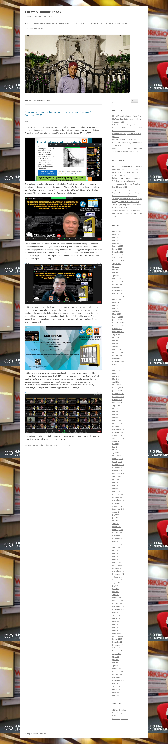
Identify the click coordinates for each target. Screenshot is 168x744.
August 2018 (116, 512)
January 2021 (117, 426)
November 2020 (118, 432)
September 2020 (118, 438)
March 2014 (116, 668)
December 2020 (118, 429)
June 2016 (115, 589)
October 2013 (117, 683)
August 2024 (116, 299)
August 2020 (116, 441)
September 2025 (118, 261)
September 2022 (118, 367)
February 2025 (117, 281)
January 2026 (117, 249)
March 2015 (116, 633)
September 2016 (118, 580)
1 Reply (27, 121)
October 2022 (117, 364)
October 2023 (117, 329)
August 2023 (116, 335)
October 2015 (117, 612)
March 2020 (116, 456)
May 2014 (115, 663)
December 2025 (118, 252)
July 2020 (115, 444)
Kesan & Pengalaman (120, 713)
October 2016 (117, 577)
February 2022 (117, 388)
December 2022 (118, 358)
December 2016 (118, 571)
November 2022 (118, 361)
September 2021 (118, 402)
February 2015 (117, 636)
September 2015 (118, 615)
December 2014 (118, 642)
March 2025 (116, 278)
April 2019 (115, 488)
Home (27, 23)
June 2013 (115, 695)
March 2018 (116, 527)
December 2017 (118, 535)
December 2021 (118, 394)
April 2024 (115, 311)
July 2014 (115, 657)
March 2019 (116, 491)
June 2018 (115, 518)
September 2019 (118, 473)
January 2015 (117, 639)
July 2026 (115, 234)
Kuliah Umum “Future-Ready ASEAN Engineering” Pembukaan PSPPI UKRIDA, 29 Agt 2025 (126, 205)
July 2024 (115, 302)
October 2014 (117, 648)
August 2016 (116, 583)
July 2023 (115, 337)
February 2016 (117, 600)
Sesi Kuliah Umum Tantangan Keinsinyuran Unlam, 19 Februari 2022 (59, 113)
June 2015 (115, 624)
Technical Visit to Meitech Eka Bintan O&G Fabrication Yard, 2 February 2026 (127, 213)
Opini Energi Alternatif (120, 719)
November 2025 (118, 255)
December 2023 (118, 323)
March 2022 (116, 385)
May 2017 (115, 556)
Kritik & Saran (117, 716)
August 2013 (116, 689)
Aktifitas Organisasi (50, 445)
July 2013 (115, 692)
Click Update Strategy (120, 166)
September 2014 (118, 651)
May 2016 (115, 592)
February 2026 (117, 246)
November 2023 (118, 326)
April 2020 (115, 453)
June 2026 (115, 237)
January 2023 (117, 355)
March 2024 (116, 314)
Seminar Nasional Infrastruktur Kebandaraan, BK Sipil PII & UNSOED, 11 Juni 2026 (126, 134)
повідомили (116, 190)
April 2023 (115, 346)
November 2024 (118, 290)
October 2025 (117, 258)
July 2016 (115, 586)
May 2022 (115, 379)
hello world (116, 178)
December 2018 (118, 500)
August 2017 (116, 547)
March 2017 (116, 562)
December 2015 (118, 606)
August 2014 (116, 654)
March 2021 (116, 420)
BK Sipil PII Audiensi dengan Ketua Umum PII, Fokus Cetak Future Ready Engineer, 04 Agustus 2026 (127, 119)
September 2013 (118, 686)
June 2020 (115, 447)
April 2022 (115, 382)
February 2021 (117, 423)
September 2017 (118, 544)
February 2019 (117, 494)
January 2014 (117, 674)
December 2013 (118, 677)
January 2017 (117, 568)
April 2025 (115, 275)
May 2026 (115, 240)
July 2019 (115, 479)
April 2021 (115, 417)
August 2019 (116, 476)
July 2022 (115, 373)
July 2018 (115, 515)
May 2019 (115, 485)
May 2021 (115, 414)
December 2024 (118, 287)
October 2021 (117, 400)
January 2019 (117, 497)
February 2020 (117, 459)
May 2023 (115, 343)
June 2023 (115, 340)
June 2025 (115, 270)
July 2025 (115, 267)
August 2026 (116, 231)
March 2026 (116, 243)
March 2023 (116, 349)
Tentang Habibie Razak (34, 29)
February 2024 (117, 317)
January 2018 (117, 532)
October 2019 (117, 470)
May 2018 (115, 521)
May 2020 (115, 450)
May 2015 (115, 627)
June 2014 (115, 660)
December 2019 (118, 465)
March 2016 (116, 598)
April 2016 (115, 595)
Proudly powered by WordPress (35, 734)
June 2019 (115, 482)
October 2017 (117, 541)
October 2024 (117, 293)
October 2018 (117, 506)
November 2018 (118, 503)
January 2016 (117, 603)
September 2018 (118, 509)
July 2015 (115, 621)
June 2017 (115, 553)
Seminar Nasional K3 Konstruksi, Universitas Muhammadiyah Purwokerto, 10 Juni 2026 (127, 143)
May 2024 (115, 308)
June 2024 (115, 305)
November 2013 (118, 680)
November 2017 (118, 538)
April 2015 (115, 630)
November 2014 (118, 645)
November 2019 (118, 467)
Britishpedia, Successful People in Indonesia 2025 (108, 23)
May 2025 (115, 272)
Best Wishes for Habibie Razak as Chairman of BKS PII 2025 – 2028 (59, 23)
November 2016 (118, 574)
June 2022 (115, 376)
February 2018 (117, 530)
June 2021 (115, 411)
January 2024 (117, 320)
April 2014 (115, 665)
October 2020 (117, 435)
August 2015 (116, 618)
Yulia (114, 202)
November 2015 (118, 609)
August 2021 (116, 405)
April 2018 (115, 524)
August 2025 (116, 264)
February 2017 (117, 565)
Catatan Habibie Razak (43, 12)
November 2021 (118, 397)
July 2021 (115, 408)
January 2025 (117, 284)
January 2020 (117, 462)
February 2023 (117, 352)
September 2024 (118, 296)
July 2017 (115, 550)
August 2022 (116, 370)
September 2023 (118, 332)
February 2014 (117, 671)
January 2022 (117, 391)
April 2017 (115, 559)
